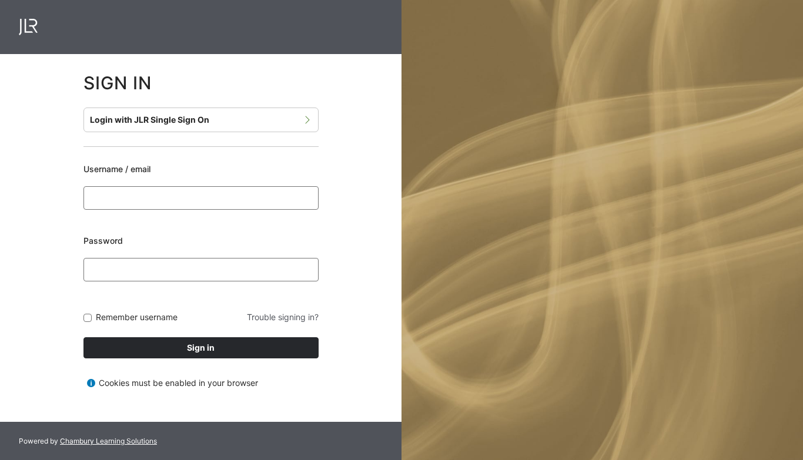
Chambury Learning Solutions (108, 441)
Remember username (137, 317)
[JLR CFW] (28, 27)
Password (103, 241)
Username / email (116, 169)
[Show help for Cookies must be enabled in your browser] (91, 383)
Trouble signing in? (283, 317)
